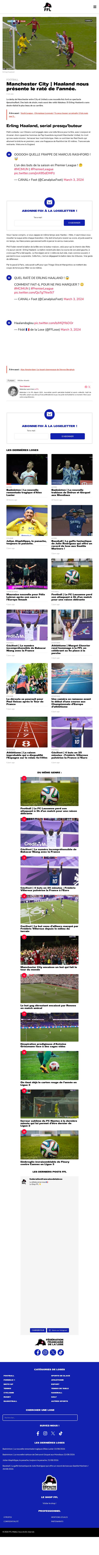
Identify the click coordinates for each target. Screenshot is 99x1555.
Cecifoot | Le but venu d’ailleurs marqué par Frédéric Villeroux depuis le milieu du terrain (49, 929)
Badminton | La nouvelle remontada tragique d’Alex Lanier (24, 492)
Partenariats (57, 1521)
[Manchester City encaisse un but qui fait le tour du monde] (49, 950)
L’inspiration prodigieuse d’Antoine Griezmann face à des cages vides (43, 1045)
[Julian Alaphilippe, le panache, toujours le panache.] (27, 520)
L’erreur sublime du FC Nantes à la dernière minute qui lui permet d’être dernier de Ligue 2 (48, 1123)
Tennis (7, 1388)
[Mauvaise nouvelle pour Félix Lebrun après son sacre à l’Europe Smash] (27, 574)
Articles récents (23, 380)
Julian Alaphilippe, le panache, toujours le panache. (26, 542)
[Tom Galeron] (13, 391)
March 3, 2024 (74, 179)
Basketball (10, 1401)
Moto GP (8, 1384)
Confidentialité (11, 1521)
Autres (9, 487)
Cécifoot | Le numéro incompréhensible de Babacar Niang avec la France (26, 648)
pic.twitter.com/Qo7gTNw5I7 (34, 292)
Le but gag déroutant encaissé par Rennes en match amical (48, 1007)
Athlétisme (55, 643)
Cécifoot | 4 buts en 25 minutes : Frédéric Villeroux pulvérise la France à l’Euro (69, 755)
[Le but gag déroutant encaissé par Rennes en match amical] (49, 988)
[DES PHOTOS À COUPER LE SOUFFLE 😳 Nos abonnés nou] (49, 1240)
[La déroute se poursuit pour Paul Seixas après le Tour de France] (27, 678)
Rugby (7, 1397)
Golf (54, 1397)
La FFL (36, 389)
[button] (94, 6)
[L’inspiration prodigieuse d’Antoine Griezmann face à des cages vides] (49, 1027)
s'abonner (74, 222)
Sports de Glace (60, 1376)
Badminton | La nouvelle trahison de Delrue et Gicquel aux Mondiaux (70, 492)
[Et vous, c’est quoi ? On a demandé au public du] (49, 1275)
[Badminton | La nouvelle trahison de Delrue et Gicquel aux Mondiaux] (72, 469)
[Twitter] (89, 386)
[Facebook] (86, 386)
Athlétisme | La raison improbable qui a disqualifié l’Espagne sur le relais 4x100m (26, 755)
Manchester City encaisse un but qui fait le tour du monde (48, 968)
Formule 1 (9, 1380)
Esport (55, 1384)
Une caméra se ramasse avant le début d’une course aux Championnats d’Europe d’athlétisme (71, 702)
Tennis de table (12, 591)
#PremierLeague (42, 169)
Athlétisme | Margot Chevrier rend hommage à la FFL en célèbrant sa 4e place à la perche (70, 649)
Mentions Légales (59, 1517)
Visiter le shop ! (49, 1503)
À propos (11, 380)
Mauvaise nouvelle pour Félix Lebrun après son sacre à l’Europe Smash (25, 597)
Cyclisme (9, 538)
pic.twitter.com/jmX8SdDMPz (34, 173)
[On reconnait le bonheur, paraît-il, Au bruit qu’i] (49, 1204)
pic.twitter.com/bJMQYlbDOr (53, 323)
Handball (56, 1393)
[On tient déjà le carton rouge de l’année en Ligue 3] (49, 1065)
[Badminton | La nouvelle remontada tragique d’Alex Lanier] (27, 469)
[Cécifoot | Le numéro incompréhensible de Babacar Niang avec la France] (27, 625)
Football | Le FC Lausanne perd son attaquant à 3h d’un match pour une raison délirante (71, 597)
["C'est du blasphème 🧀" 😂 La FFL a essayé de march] (49, 1310)
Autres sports (59, 1401)
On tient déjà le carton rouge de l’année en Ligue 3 (48, 1083)
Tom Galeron (25, 386)
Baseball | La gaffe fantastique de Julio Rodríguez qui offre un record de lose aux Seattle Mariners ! (71, 545)
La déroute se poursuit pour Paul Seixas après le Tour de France (24, 701)
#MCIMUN (21, 169)
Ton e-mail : (38, 217)
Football (12, 79)
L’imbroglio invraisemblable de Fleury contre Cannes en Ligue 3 (44, 1163)
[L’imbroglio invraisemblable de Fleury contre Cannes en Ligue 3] (49, 1144)
